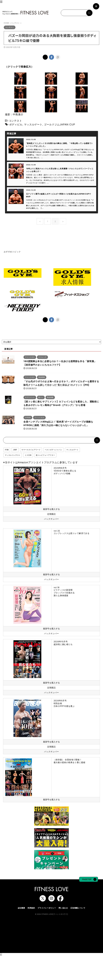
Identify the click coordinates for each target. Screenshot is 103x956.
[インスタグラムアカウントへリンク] (51, 900)
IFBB (7, 450)
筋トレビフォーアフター (45, 455)
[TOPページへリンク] (25, 13)
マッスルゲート (33, 124)
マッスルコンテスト (12, 455)
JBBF (15, 450)
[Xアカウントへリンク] (43, 900)
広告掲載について (77, 908)
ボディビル (15, 124)
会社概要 (21, 908)
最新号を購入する (51, 509)
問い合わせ (63, 908)
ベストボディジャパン (53, 450)
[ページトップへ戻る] (88, 880)
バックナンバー (51, 519)
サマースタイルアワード (31, 450)
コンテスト (15, 120)
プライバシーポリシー (47, 908)
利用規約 (31, 908)
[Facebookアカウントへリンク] (60, 900)
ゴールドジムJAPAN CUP (59, 124)
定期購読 (51, 514)
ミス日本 (28, 455)
